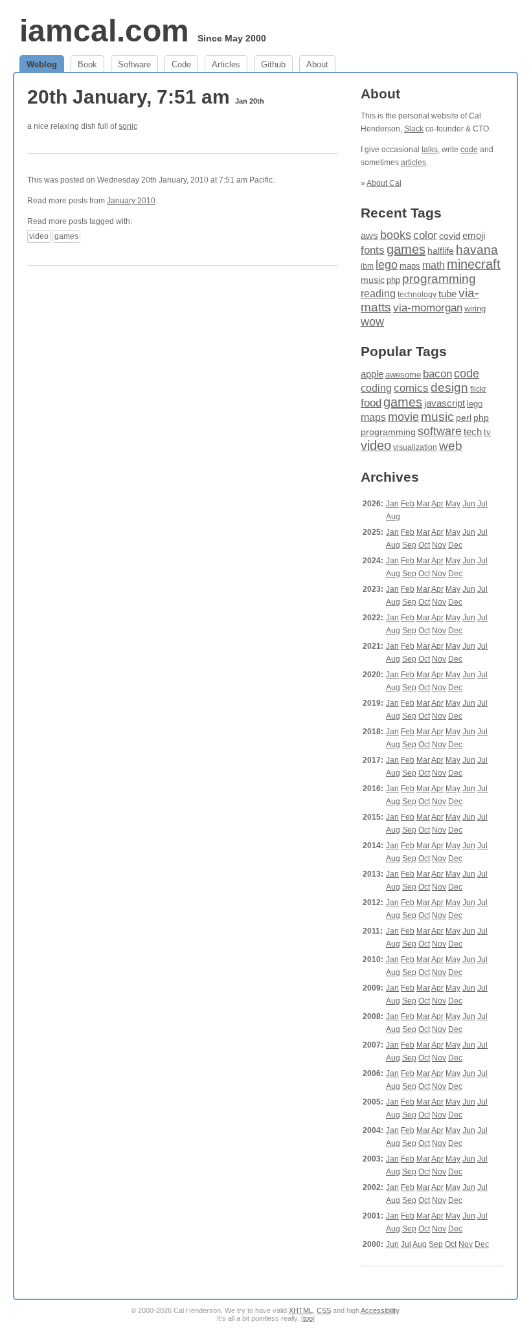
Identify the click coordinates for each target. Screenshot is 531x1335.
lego (387, 264)
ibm (367, 266)
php (393, 280)
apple (372, 373)
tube (447, 293)
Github (273, 64)
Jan (392, 503)
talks (430, 149)
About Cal (384, 183)
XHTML (301, 1310)
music (373, 280)
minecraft (474, 264)
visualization (415, 447)
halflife (440, 250)
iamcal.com (104, 31)
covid (449, 236)
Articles (226, 64)
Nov (439, 545)
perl (463, 417)
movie (403, 416)
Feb (407, 503)
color (425, 235)
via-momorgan (427, 308)
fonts (373, 249)
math (433, 265)
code (469, 149)
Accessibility (380, 1310)
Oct (424, 545)
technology (417, 294)
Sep (409, 545)
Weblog (42, 64)
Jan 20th (249, 101)
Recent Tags (401, 212)
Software (134, 64)
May (453, 503)
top (308, 1318)
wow (372, 321)
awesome (403, 374)
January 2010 (131, 200)
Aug (393, 516)
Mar (423, 503)
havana (477, 249)
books (395, 234)
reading (378, 293)
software (440, 431)
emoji (473, 235)
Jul (482, 503)
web (450, 446)
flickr (478, 389)
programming (439, 279)
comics (411, 388)
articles (413, 162)
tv (487, 432)
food (371, 402)
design (449, 387)
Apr (437, 503)
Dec (455, 545)
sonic (128, 126)
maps (410, 266)
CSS (324, 1310)
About (317, 64)
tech (473, 432)
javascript (444, 403)
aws (369, 235)
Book (87, 64)
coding (376, 388)
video (39, 236)
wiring (475, 308)
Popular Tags (404, 351)
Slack (414, 128)
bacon (437, 374)
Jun (468, 503)
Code (181, 64)
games (66, 236)
